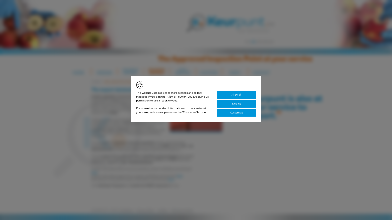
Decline (236, 103)
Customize (236, 112)
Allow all (237, 95)
